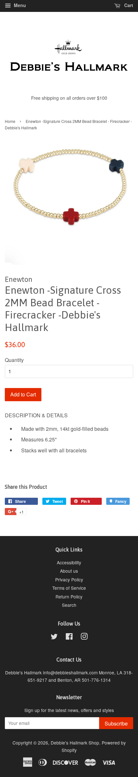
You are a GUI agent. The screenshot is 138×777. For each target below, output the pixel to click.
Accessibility (69, 562)
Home (10, 121)
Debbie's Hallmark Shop (75, 742)
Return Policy (69, 596)
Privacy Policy (69, 579)
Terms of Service (69, 588)
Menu (19, 5)
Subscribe (116, 723)
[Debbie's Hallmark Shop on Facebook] (69, 637)
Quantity (14, 360)
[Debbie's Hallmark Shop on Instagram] (84, 637)
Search (69, 605)
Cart (128, 5)
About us (69, 571)
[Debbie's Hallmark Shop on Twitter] (54, 637)
